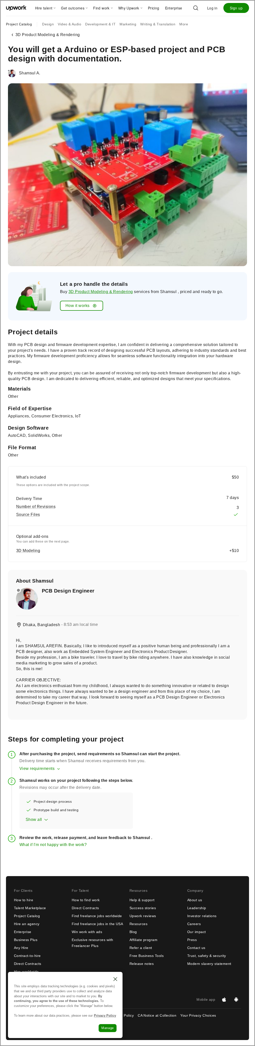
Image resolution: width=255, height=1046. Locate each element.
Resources (138, 924)
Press (192, 940)
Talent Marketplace (30, 908)
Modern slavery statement (209, 964)
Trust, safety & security (206, 956)
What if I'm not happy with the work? (53, 845)
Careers (194, 924)
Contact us (196, 948)
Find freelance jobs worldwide (97, 916)
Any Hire (21, 948)
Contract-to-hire (27, 956)
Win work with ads (87, 932)
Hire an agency (27, 924)
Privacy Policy (105, 1015)
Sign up (236, 7)
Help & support (142, 900)
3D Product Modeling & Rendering (100, 292)
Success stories (142, 908)
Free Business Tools (146, 956)
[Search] (195, 7)
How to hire (23, 900)
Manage (107, 1028)
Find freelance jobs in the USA (97, 924)
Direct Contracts (27, 964)
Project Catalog (19, 24)
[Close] (115, 979)
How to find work (86, 900)
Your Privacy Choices (202, 1015)
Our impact (196, 932)
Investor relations (202, 916)
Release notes (141, 964)
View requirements (37, 768)
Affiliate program (143, 940)
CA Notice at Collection (157, 1015)
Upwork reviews (142, 916)
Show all (34, 819)
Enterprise (22, 932)
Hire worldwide (26, 972)
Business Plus (25, 940)
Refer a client (140, 948)
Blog (133, 932)
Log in (212, 7)
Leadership (196, 908)
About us (194, 900)
